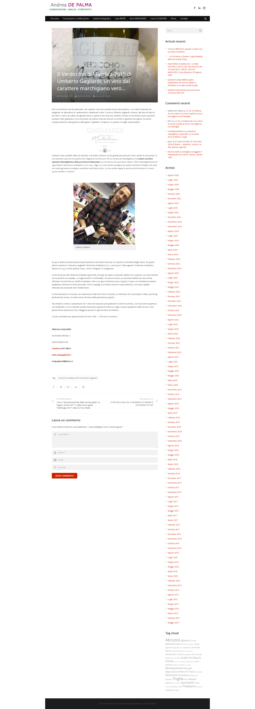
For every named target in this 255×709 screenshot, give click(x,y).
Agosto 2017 (173, 497)
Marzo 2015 (173, 613)
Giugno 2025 (173, 212)
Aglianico (186, 640)
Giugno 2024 (173, 240)
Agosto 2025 (173, 203)
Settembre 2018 (175, 441)
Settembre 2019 (175, 399)
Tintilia (197, 683)
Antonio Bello (173, 151)
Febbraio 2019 (174, 417)
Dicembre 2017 (174, 478)
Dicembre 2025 (174, 198)
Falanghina (187, 654)
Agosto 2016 (173, 552)
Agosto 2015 (173, 594)
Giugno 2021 (173, 366)
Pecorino (171, 675)
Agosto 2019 (173, 403)
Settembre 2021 (175, 352)
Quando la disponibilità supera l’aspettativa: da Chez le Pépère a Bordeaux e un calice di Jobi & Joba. (183, 82)
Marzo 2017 (173, 520)
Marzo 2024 (173, 254)
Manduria (176, 665)
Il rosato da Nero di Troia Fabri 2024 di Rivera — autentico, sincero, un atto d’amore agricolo (185, 144)
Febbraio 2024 (174, 259)
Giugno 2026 (173, 184)
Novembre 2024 (175, 222)
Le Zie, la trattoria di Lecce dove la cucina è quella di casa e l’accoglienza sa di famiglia (185, 113)
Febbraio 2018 (174, 469)
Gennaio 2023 (174, 296)
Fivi (193, 654)
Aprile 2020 (172, 380)
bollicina (178, 644)
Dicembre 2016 (174, 534)
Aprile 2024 (172, 249)
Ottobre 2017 (173, 487)
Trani (179, 687)
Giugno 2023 (173, 282)
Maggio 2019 (173, 408)
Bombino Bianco (188, 644)
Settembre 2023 (175, 268)
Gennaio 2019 (174, 422)
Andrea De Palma (84, 96)
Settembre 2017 (175, 492)
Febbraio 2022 (174, 338)
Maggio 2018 (173, 455)
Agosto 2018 (173, 445)
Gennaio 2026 (174, 194)
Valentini (199, 687)
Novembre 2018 (175, 431)
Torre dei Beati (171, 686)
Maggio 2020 (173, 375)
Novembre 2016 (175, 538)
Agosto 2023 (173, 273)
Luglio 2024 (173, 236)
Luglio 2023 (173, 277)
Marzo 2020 (173, 385)
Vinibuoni (169, 690)
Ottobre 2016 (173, 543)
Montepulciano (174, 668)
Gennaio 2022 (174, 343)
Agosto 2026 (173, 175)
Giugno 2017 (173, 506)
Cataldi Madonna (178, 651)
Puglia (178, 678)
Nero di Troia (187, 671)
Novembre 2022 (175, 305)
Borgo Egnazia (177, 648)
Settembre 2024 (175, 226)
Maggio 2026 (173, 189)
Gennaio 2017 (174, 529)
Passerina (198, 672)
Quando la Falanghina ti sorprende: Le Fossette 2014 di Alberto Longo (183, 134)
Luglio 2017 (173, 501)
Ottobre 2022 (173, 310)
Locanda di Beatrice (186, 662)
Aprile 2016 (172, 571)
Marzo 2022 (173, 333)
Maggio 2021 (173, 371)
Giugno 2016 (173, 562)
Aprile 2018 (172, 459)
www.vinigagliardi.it (61, 355)
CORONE (180, 654)
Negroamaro (172, 671)
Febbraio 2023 (174, 291)
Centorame (189, 651)
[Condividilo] (54, 387)
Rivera (185, 679)
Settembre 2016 (175, 548)
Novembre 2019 (175, 389)
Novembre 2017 (175, 483)
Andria (194, 641)
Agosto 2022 (173, 319)
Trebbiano (189, 686)
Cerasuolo (170, 654)
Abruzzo (172, 640)
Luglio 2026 (173, 180)
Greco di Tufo (175, 658)
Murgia (188, 668)
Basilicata (170, 643)
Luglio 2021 (173, 361)
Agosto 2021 (173, 357)
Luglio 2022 (173, 324)
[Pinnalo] (82, 387)
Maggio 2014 (173, 622)
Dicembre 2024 (174, 217)
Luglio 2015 (173, 599)
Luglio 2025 (173, 208)
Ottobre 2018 (173, 436)
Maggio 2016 (173, 566)
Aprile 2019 (172, 413)
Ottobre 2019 (173, 394)
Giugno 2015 (173, 604)
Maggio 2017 (173, 511)
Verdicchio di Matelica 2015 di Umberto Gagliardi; (77, 378)
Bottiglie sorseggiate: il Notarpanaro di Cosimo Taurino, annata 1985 (185, 154)
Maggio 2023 (173, 287)
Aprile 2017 (172, 515)
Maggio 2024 (173, 245)
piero (170, 141)
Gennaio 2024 (174, 263)
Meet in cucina (185, 665)
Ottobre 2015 (173, 590)
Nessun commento (103, 96)
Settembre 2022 (175, 315)
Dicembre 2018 (174, 427)
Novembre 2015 (175, 585)
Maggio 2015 (173, 608)
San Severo (176, 683)
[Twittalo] (61, 387)
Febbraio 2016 (174, 580)
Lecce (176, 662)
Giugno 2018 (173, 450)
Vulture (176, 690)
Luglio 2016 (173, 557)
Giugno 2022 (173, 329)
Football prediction (176, 131)
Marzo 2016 (173, 576)
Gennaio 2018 (174, 473)
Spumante (187, 682)
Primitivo (183, 675)
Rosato (192, 679)
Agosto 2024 (173, 231)
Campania (186, 647)
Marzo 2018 (173, 464)
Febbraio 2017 (174, 524)
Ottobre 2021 (173, 347)
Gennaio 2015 (174, 618)
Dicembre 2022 (174, 301)
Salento (168, 682)
